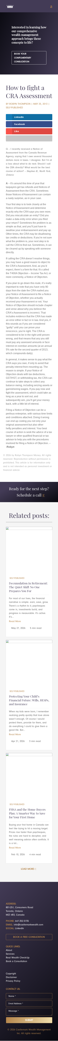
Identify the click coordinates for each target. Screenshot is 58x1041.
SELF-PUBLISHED (14, 107)
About (9, 950)
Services (10, 954)
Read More (15, 621)
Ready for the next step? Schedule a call (29, 492)
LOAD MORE (27, 869)
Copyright (11, 973)
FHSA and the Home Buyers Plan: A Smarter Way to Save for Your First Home (27, 813)
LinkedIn (19, 928)
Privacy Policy (13, 981)
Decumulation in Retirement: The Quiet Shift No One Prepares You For (28, 587)
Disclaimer (11, 977)
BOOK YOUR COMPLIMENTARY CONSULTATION (22, 57)
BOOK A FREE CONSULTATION (29, 937)
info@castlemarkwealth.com (28, 924)
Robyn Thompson (19, 103)
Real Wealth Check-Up (17, 957)
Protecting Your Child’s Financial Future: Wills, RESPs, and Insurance (29, 700)
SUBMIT (29, 1020)
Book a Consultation (16, 961)
